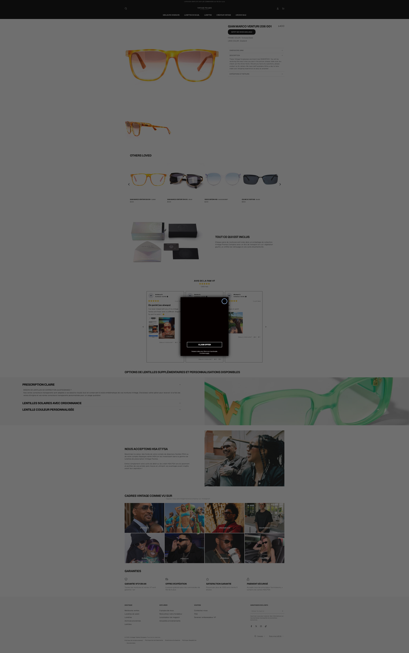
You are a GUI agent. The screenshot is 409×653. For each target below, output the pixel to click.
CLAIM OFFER (204, 344)
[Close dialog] (224, 301)
